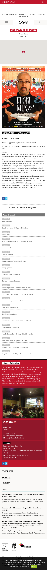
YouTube (26, 22)
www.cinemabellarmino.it (15, 436)
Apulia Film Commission (25, 546)
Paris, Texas (6, 234)
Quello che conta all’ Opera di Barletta (15, 228)
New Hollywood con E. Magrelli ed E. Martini (17, 334)
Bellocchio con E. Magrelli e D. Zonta (14, 340)
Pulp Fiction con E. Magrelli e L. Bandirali (16, 354)
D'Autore (23, 9)
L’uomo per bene (7, 248)
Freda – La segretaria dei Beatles (13, 301)
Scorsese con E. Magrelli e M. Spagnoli (15, 347)
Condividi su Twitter (6, 198)
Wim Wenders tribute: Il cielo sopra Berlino (17, 241)
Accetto (33, 566)
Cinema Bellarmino (23, 30)
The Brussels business (9, 314)
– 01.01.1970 (6, 483)
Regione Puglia (14, 547)
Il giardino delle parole (10, 307)
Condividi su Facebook (3, 198)
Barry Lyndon (7, 268)
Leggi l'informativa (8, 562)
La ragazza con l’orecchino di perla (14, 261)
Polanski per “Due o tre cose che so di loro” (16, 287)
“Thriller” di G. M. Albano (11, 274)
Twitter (23, 22)
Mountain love (7, 221)
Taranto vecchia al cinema (11, 281)
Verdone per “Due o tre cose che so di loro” (16, 321)
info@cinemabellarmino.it (15, 438)
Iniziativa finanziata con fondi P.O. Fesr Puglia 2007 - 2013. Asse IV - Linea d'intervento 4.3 (5, 547)
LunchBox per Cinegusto (10, 327)
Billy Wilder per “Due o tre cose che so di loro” (18, 294)
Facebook (20, 22)
